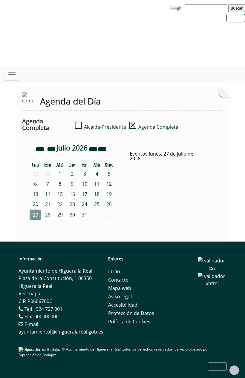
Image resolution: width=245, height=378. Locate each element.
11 (96, 184)
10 (84, 184)
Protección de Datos (131, 313)
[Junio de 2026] (52, 148)
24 (84, 204)
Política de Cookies (129, 321)
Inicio (114, 271)
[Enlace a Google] (177, 7)
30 (72, 214)
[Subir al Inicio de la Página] (234, 370)
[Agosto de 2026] (102, 148)
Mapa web (119, 288)
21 (47, 204)
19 (109, 194)
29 (60, 214)
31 (84, 214)
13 (35, 194)
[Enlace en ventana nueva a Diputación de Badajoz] (40, 349)
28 (47, 214)
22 (60, 204)
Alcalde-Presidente (100, 127)
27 (35, 214)
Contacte (118, 279)
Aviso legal (120, 296)
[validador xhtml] (212, 279)
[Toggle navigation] (12, 75)
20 (35, 204)
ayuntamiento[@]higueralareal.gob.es (61, 331)
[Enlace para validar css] (212, 263)
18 (96, 194)
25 (96, 204)
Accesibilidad (122, 305)
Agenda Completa (153, 127)
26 (109, 204)
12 (109, 184)
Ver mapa (29, 293)
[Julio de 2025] (40, 148)
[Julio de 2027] (93, 148)
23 (72, 204)
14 (47, 194)
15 (60, 194)
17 (84, 194)
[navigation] (207, 8)
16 (72, 194)
